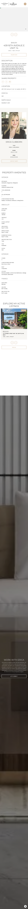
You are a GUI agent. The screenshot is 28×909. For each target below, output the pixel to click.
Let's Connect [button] (14, 676)
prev (12, 34)
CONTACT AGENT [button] (14, 161)
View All (14, 347)
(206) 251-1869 (14, 152)
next (15, 34)
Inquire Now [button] (14, 54)
